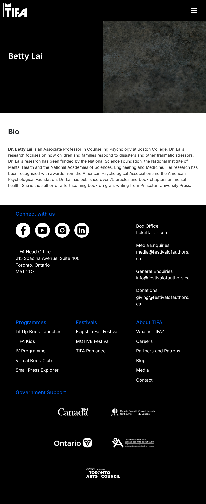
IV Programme (30, 350)
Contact (144, 380)
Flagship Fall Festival (97, 331)
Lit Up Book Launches (38, 331)
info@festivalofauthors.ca (163, 277)
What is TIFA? (150, 331)
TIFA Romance (91, 350)
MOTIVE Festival (93, 341)
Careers (144, 341)
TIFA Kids (25, 341)
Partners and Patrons (158, 350)
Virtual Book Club (34, 360)
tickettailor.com (152, 232)
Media (142, 370)
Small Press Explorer (37, 370)
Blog (141, 360)
